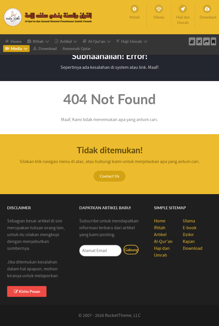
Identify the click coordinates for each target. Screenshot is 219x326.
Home (159, 221)
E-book (189, 227)
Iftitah (159, 227)
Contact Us (109, 176)
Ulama (189, 221)
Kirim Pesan (29, 291)
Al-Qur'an (163, 241)
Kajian (189, 241)
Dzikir (188, 234)
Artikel (160, 234)
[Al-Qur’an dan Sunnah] (48, 16)
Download (192, 248)
